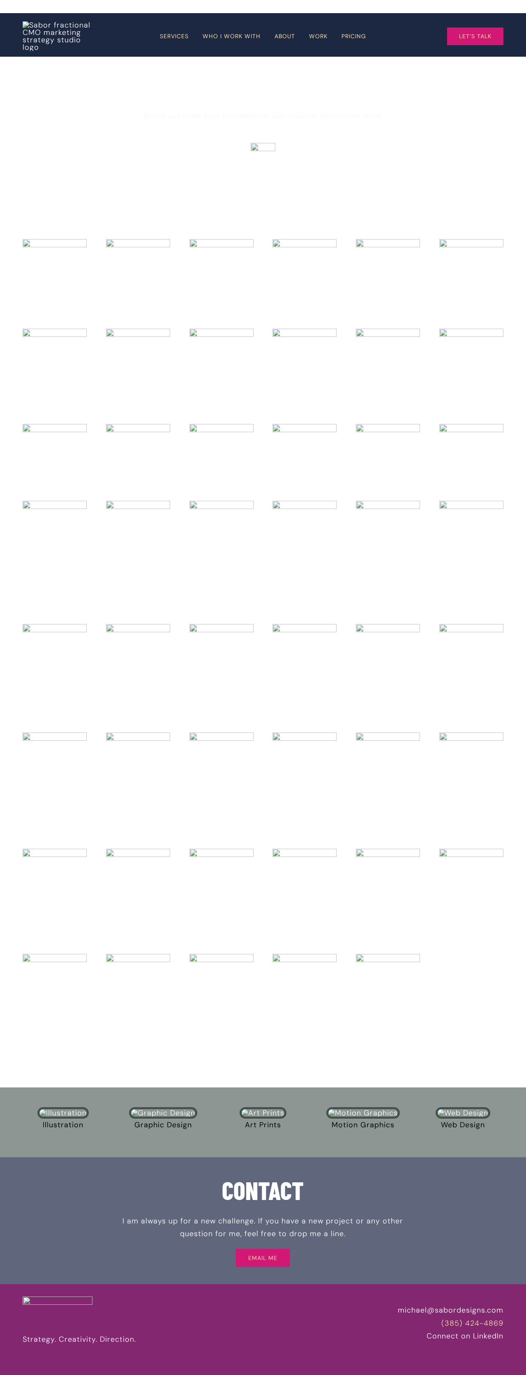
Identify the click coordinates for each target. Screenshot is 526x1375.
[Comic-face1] (471, 852)
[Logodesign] (221, 428)
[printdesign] (55, 428)
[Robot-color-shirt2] (138, 628)
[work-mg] (363, 1113)
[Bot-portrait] (304, 958)
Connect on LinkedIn (465, 1336)
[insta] (263, 147)
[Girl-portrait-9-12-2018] (304, 852)
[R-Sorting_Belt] (55, 736)
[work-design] (163, 1113)
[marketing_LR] (304, 504)
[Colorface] (55, 958)
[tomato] (304, 628)
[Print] (221, 332)
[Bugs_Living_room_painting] (388, 243)
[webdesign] (388, 332)
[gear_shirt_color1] (55, 628)
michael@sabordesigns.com (450, 1310)
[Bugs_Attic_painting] (471, 243)
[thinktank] (471, 332)
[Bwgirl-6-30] (138, 958)
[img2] (138, 243)
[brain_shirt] (388, 504)
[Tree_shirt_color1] (471, 504)
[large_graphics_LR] (55, 504)
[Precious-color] (471, 736)
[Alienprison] (221, 958)
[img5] (55, 243)
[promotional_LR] (138, 504)
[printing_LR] (221, 504)
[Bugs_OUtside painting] (304, 243)
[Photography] (138, 428)
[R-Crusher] (138, 736)
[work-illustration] (63, 1113)
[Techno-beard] (304, 736)
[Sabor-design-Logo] (57, 25)
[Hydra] (138, 332)
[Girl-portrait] (221, 852)
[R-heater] (388, 628)
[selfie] (221, 243)
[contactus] (388, 428)
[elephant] (221, 628)
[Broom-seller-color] (388, 958)
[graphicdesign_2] (304, 428)
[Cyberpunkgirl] (388, 852)
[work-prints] (263, 1113)
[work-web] (463, 1113)
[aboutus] (471, 428)
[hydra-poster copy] (55, 332)
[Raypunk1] (388, 736)
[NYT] (221, 736)
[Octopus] (138, 852)
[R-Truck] (471, 628)
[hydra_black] (304, 332)
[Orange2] (55, 852)
